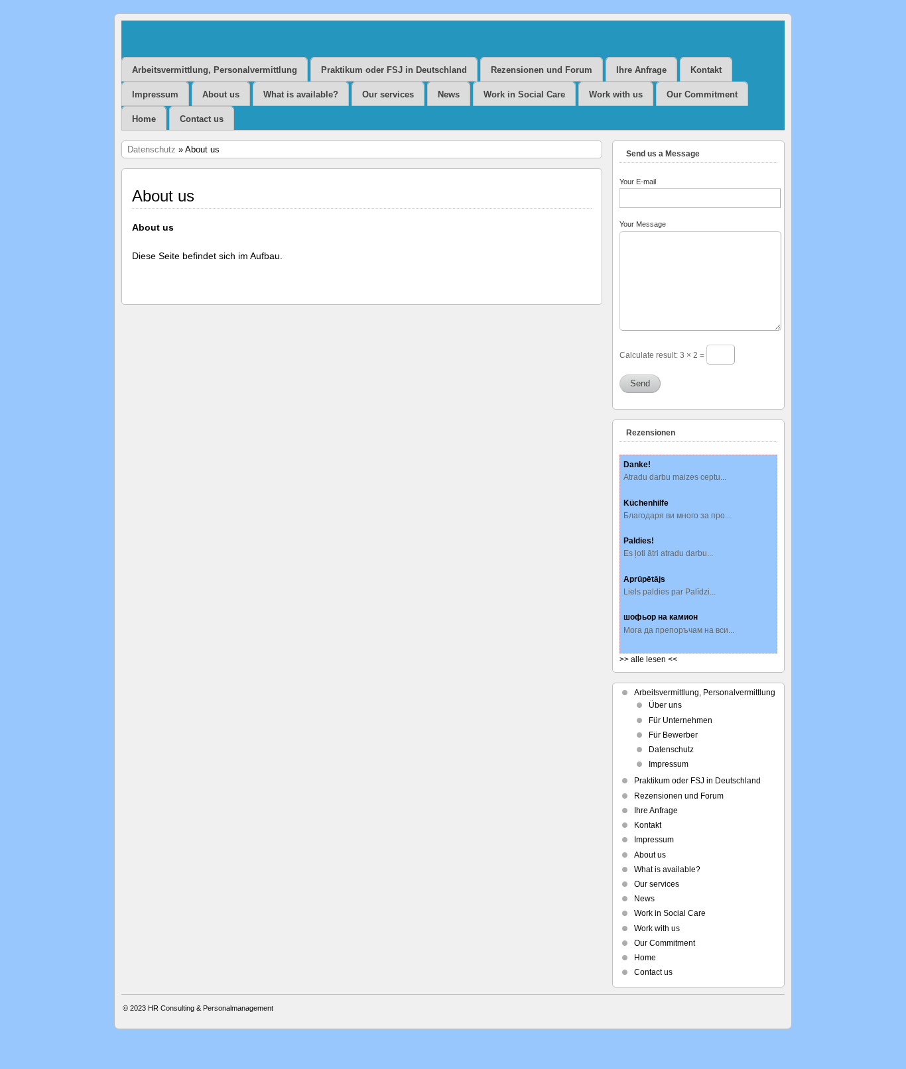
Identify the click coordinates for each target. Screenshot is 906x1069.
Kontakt (706, 70)
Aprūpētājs (644, 579)
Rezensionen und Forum (541, 70)
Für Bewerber (673, 735)
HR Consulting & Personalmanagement (210, 1008)
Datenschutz (151, 149)
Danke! (637, 464)
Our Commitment (702, 94)
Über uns (665, 705)
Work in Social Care (524, 94)
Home (144, 119)
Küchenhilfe (646, 503)
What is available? (300, 94)
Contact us (202, 119)
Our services (388, 94)
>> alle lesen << (648, 659)
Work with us (616, 94)
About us (220, 94)
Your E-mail (637, 182)
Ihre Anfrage (641, 70)
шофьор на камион (660, 617)
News (449, 94)
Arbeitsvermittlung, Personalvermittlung (214, 70)
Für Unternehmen (680, 720)
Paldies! (638, 540)
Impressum (155, 94)
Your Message (642, 224)
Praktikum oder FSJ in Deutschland (394, 70)
